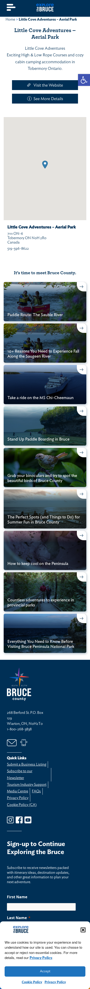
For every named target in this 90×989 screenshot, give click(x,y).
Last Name (17, 917)
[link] (84, 80)
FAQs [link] (36, 791)
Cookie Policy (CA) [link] (22, 805)
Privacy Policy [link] (41, 958)
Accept (45, 971)
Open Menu (11, 7)
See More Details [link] (48, 99)
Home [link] (10, 19)
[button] (83, 930)
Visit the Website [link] (48, 85)
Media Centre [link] (17, 791)
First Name (17, 896)
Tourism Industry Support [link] (26, 784)
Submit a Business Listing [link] (26, 764)
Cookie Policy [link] (32, 982)
